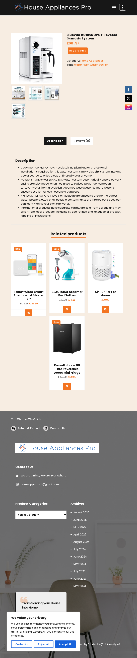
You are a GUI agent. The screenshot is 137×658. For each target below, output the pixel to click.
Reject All (43, 644)
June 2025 (80, 520)
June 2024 (80, 557)
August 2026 (81, 512)
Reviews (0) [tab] (82, 141)
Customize (21, 644)
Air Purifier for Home (105, 293)
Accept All (65, 644)
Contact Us (57, 428)
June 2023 (80, 579)
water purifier (99, 65)
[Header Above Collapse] (122, 7)
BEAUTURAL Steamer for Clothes (67, 293)
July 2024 (79, 549)
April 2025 (79, 534)
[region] (43, 631)
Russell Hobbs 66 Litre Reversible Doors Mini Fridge (67, 368)
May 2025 (79, 527)
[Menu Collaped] (114, 7)
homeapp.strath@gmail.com (40, 484)
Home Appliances (92, 61)
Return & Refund (29, 428)
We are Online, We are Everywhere (43, 475)
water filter (81, 65)
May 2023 (79, 586)
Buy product (77, 50)
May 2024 (79, 564)
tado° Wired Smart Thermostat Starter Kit (29, 295)
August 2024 (81, 542)
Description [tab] (55, 141)
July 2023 (79, 571)
